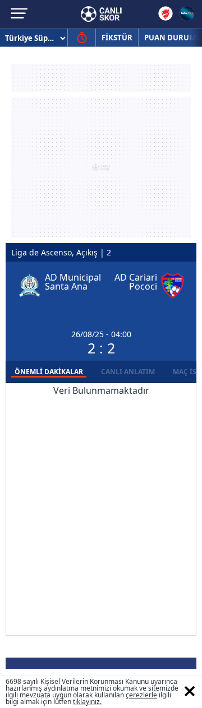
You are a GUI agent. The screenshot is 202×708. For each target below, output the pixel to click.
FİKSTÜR (117, 37)
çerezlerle (141, 695)
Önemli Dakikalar (49, 371)
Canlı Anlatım (128, 371)
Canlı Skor (101, 14)
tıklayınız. (87, 701)
